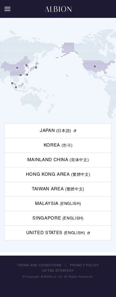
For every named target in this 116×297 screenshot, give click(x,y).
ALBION (58, 9)
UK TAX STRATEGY (58, 270)
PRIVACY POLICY (84, 265)
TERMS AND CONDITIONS (39, 265)
